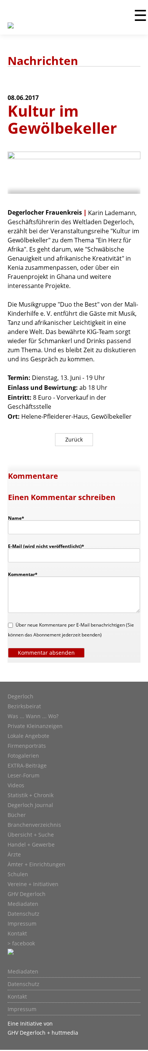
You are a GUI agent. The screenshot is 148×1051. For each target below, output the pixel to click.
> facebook (21, 943)
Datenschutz (23, 913)
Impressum (22, 923)
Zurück (74, 439)
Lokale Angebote (28, 736)
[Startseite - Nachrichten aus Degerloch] (11, 30)
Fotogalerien (23, 755)
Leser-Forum (23, 775)
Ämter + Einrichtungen (36, 864)
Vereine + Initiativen (33, 884)
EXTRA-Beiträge (27, 765)
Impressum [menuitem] (22, 1009)
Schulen (18, 874)
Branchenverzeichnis (34, 824)
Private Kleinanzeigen (35, 726)
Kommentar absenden (46, 652)
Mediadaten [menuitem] (23, 971)
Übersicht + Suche (31, 834)
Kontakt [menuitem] (17, 996)
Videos (16, 785)
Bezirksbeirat (24, 706)
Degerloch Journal (30, 805)
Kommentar (23, 574)
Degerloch (20, 696)
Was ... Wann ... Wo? (33, 716)
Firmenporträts (27, 745)
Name (19, 517)
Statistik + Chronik (31, 795)
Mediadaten (23, 904)
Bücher (17, 815)
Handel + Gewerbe (31, 844)
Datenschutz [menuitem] (23, 984)
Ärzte (14, 854)
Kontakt (17, 933)
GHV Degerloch (27, 894)
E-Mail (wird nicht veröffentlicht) (46, 546)
